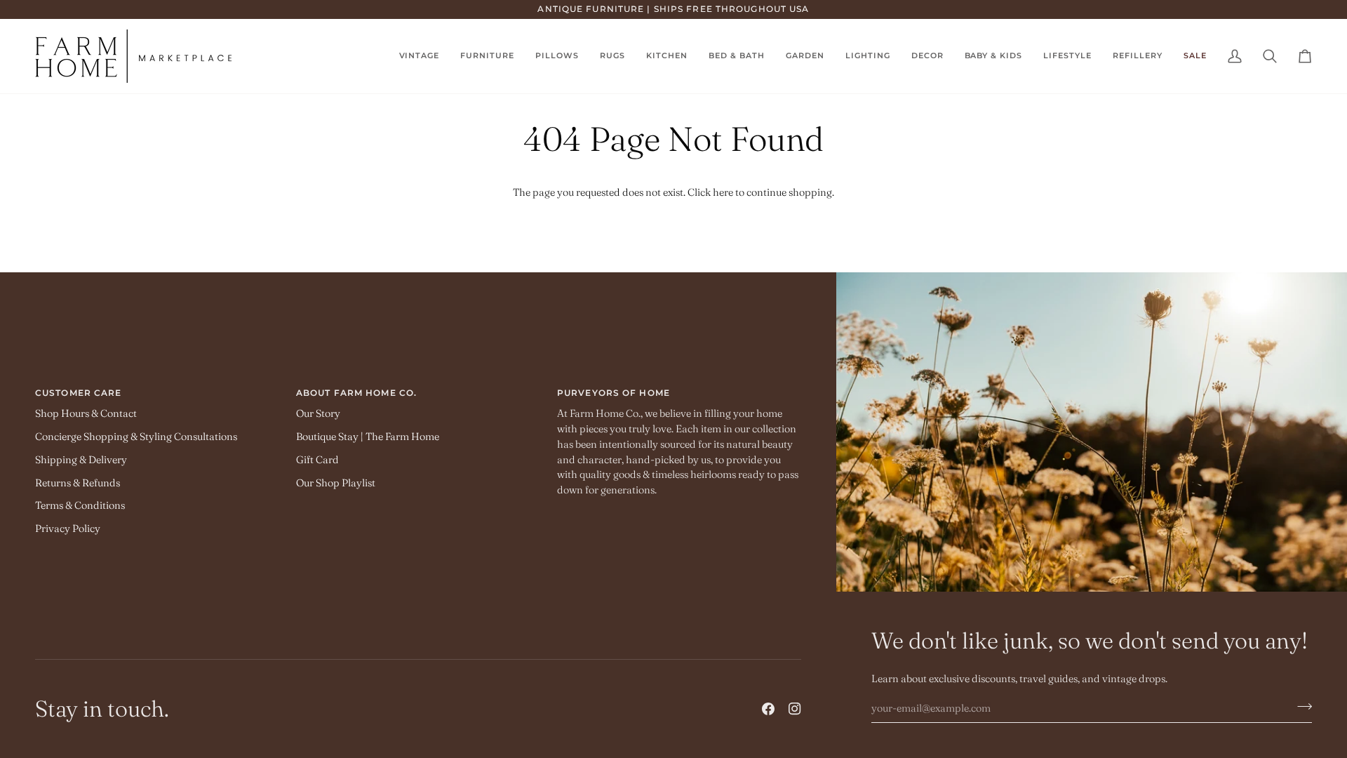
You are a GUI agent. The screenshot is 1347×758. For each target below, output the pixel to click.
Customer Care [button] (78, 392)
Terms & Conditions (80, 505)
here (723, 192)
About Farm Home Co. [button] (356, 392)
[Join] (1300, 706)
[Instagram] (795, 709)
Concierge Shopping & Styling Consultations (136, 436)
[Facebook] (768, 709)
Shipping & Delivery (81, 459)
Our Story (318, 413)
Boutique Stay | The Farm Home (367, 436)
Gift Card (317, 459)
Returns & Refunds (77, 483)
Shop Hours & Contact (86, 413)
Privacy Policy (67, 528)
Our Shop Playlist (335, 483)
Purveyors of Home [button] (613, 392)
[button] (612, 56)
